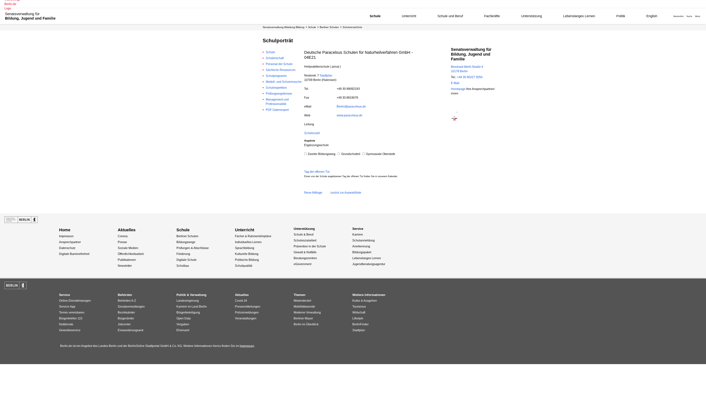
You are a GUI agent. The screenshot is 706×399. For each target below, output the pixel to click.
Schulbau (182, 265)
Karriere (357, 234)
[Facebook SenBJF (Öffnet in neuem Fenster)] (467, 110)
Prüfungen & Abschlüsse (192, 248)
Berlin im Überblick (306, 324)
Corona (123, 236)
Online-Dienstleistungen (75, 300)
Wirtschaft (358, 312)
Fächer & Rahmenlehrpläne (253, 236)
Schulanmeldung (363, 240)
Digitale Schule (186, 259)
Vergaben (182, 324)
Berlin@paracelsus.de (351, 106)
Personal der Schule (279, 64)
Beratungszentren (305, 258)
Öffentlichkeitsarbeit (131, 253)
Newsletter (125, 265)
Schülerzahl (312, 133)
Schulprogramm (276, 75)
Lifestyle (357, 318)
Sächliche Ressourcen (281, 69)
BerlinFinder (360, 324)
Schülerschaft (275, 58)
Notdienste (66, 324)
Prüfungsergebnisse (279, 93)
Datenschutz (67, 248)
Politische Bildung (247, 259)
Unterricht (409, 16)
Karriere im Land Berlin (191, 306)
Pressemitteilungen (247, 306)
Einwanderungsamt (130, 330)
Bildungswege (185, 242)
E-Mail (455, 83)
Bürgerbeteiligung (188, 312)
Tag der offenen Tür (317, 171)
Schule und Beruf (450, 16)
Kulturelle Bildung (246, 253)
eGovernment (302, 264)
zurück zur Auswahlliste (345, 192)
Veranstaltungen (245, 318)
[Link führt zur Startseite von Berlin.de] (15, 285)
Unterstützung (531, 16)
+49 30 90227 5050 (469, 77)
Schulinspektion (276, 87)
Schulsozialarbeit (305, 240)
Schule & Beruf (303, 234)
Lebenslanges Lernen (579, 16)
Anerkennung (361, 246)
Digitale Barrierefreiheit (74, 253)
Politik (620, 16)
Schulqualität (243, 265)
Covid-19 (241, 300)
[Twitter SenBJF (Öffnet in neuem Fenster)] (454, 110)
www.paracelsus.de (349, 115)
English (651, 16)
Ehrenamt (182, 330)
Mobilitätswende (304, 306)
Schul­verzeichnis (352, 27)
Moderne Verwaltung (307, 312)
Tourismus (359, 306)
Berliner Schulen (329, 27)
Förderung (183, 253)
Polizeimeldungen (247, 312)
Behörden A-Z (127, 300)
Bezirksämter (126, 312)
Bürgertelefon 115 (70, 318)
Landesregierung (187, 300)
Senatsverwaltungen (131, 306)
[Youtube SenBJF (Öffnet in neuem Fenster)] (473, 110)
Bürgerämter (126, 318)
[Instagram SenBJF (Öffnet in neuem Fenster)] (460, 110)
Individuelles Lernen (248, 242)
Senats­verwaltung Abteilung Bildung (283, 27)
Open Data (183, 318)
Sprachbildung (244, 248)
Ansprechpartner (70, 242)
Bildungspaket (361, 252)
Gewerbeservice (69, 330)
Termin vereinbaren (71, 312)
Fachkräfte (492, 16)
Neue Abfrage (313, 192)
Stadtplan (326, 75)
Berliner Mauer (303, 318)
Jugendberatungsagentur (368, 264)
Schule (375, 16)
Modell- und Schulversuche (284, 81)
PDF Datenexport (277, 109)
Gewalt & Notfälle (305, 252)
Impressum (66, 236)
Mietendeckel (302, 300)
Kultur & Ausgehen (364, 300)
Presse (122, 242)
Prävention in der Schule (310, 246)
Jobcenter (124, 324)
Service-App (67, 306)
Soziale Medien (128, 248)
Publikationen (127, 259)
